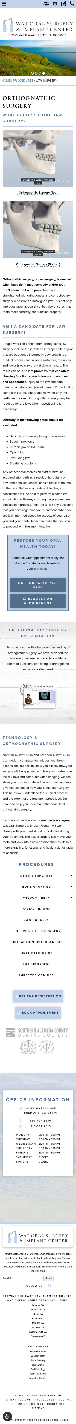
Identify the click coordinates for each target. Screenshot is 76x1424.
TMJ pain (37, 447)
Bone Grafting (36, 886)
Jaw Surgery (36, 920)
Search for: (8, 1278)
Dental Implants (36, 875)
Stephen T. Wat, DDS (55, 755)
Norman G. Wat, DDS (18, 755)
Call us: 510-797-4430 (38, 585)
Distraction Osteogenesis (37, 942)
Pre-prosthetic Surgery (37, 931)
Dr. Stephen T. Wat (36, 1254)
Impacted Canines (36, 975)
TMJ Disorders (36, 964)
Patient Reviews (18, 1400)
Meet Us (65, 1400)
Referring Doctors (27, 1404)
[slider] (38, 184)
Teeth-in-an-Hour (38, 1373)
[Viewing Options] (7, 1416)
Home (6, 80)
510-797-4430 (41, 1120)
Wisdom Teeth (36, 898)
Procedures (23, 80)
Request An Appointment (38, 601)
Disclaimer (56, 1404)
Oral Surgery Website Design (27, 1420)
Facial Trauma (36, 909)
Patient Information (44, 1395)
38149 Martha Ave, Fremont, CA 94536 (38, 35)
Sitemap (38, 1408)
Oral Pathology (37, 953)
